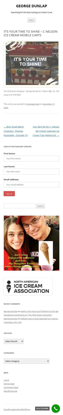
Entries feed (9, 383)
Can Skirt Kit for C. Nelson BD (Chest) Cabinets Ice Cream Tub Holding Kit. (46, 131)
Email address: (11, 179)
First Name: (9, 153)
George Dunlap (10, 311)
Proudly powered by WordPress (17, 409)
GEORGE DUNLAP (31, 6)
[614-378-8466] (56, 408)
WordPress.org (10, 391)
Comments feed (11, 387)
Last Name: (9, 166)
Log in (6, 380)
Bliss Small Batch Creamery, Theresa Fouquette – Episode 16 (16, 131)
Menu (31, 20)
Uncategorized (32, 104)
